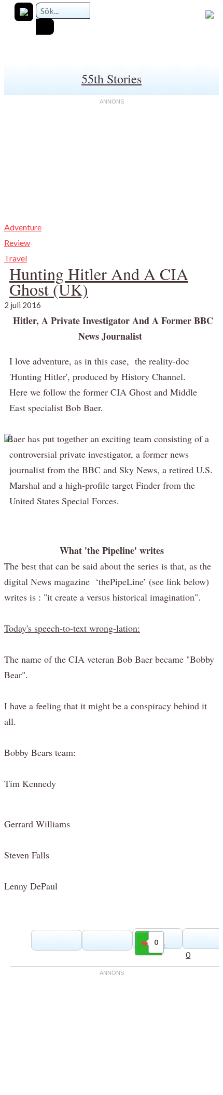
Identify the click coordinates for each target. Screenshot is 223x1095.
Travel (15, 258)
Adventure (22, 227)
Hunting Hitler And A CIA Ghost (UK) (98, 281)
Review (17, 242)
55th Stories (111, 78)
